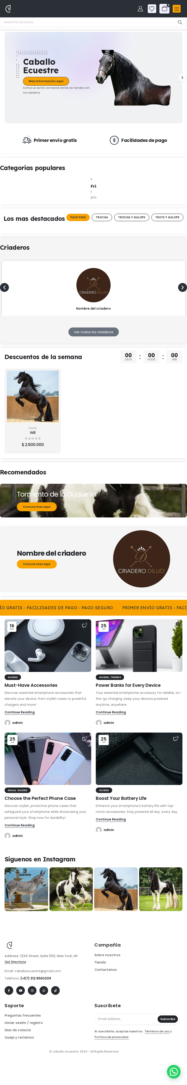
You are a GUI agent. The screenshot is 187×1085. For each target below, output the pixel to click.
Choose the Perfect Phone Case (40, 798)
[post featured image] (91, 179)
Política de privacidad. (111, 1037)
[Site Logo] (17, 8)
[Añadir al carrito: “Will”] (51, 377)
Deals (12, 790)
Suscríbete (107, 1005)
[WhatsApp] (43, 990)
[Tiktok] (55, 990)
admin (17, 722)
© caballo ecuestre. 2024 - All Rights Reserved (84, 1051)
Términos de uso (157, 1031)
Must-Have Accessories (31, 685)
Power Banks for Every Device (128, 685)
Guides (13, 677)
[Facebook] (9, 990)
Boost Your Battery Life (121, 798)
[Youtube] (20, 990)
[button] (4, 77)
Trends (115, 677)
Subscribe (167, 1019)
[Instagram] (32, 990)
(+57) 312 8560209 (36, 978)
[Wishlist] (152, 9)
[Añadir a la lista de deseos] (51, 388)
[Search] (180, 22)
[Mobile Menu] (177, 9)
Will (33, 432)
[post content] (33, 396)
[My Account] (140, 8)
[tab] (78, 217)
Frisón (33, 428)
